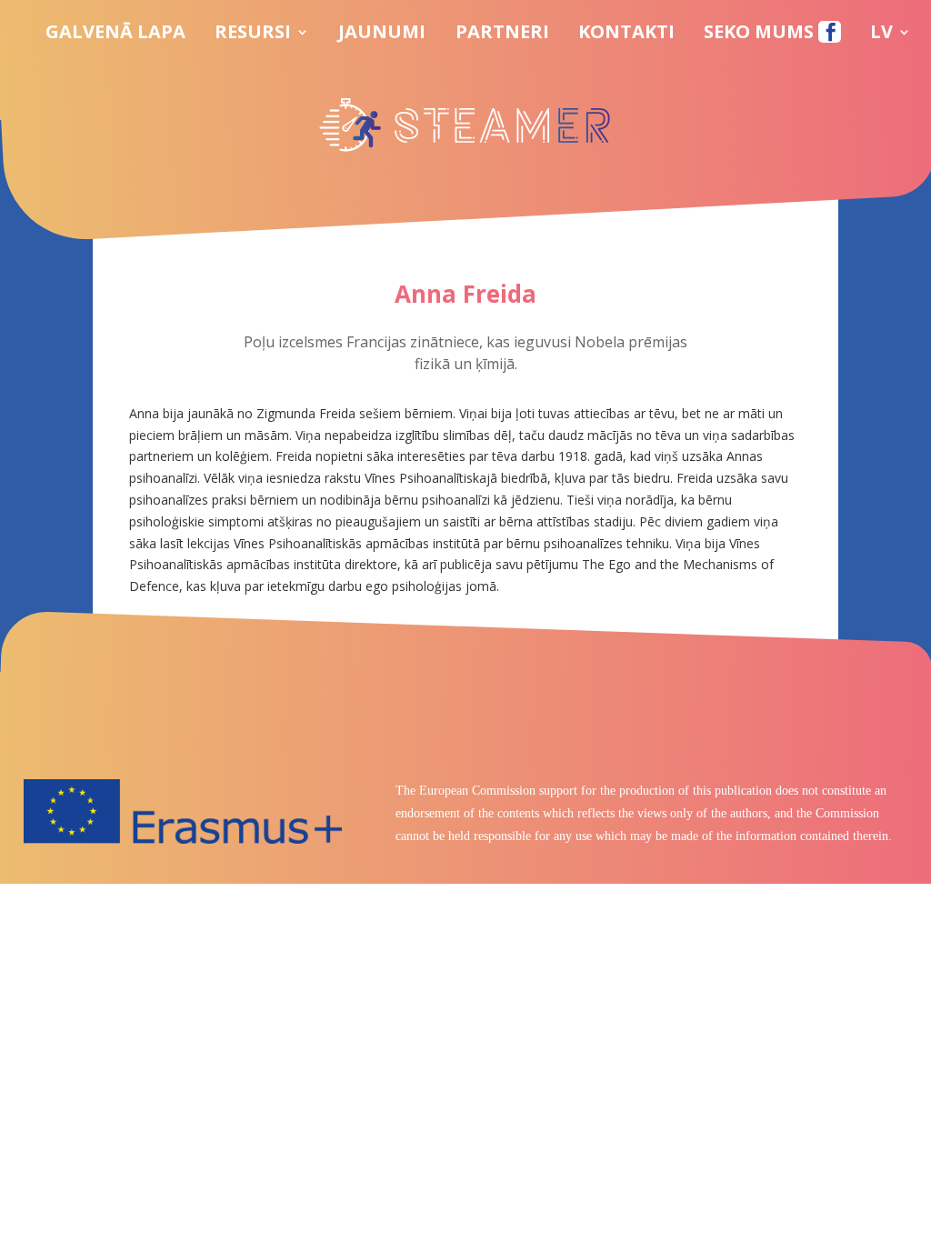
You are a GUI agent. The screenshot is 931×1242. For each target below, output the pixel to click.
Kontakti (626, 34)
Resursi (253, 34)
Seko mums (761, 34)
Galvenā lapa (115, 34)
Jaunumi (381, 34)
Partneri (502, 34)
